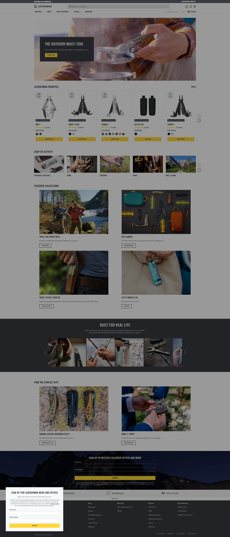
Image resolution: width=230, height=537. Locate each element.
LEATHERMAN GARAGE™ (188, 1)
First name (12, 509)
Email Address (13, 517)
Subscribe (34, 525)
